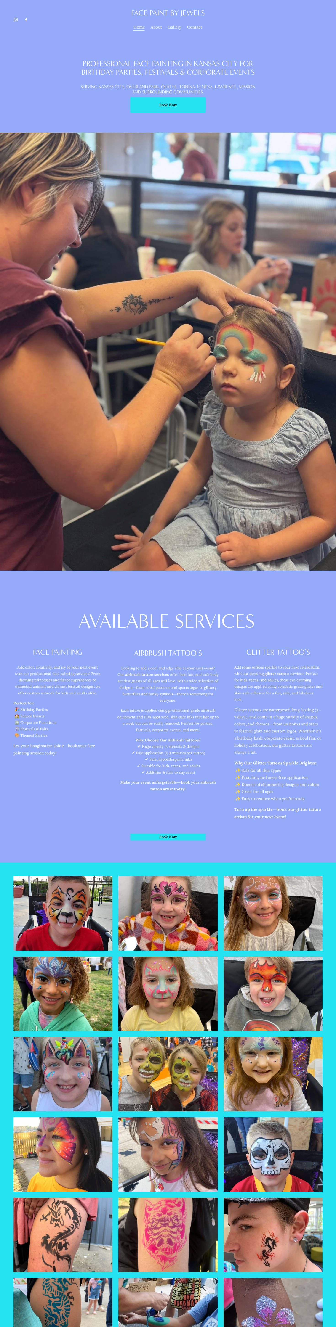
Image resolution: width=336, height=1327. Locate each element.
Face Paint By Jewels (168, 12)
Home (139, 27)
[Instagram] (15, 19)
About (156, 27)
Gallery (174, 27)
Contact (194, 27)
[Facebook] (26, 19)
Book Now (168, 104)
